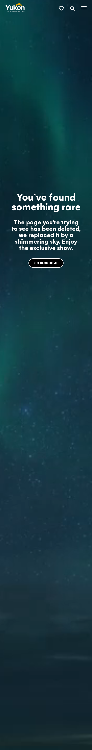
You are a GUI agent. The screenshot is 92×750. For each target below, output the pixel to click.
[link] (15, 7)
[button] (61, 8)
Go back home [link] (46, 263)
